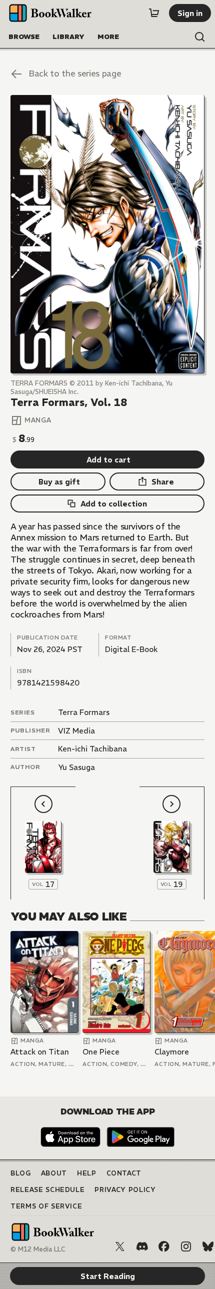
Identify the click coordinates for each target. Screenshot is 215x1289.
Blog (20, 1173)
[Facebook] (164, 1246)
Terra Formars (84, 712)
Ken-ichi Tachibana (92, 749)
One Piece (101, 1051)
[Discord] (142, 1246)
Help (86, 1173)
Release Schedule (47, 1189)
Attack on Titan (39, 1051)
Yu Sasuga (76, 767)
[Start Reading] (107, 234)
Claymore (171, 1051)
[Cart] (154, 13)
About (54, 1173)
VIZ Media (76, 731)
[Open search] (200, 37)
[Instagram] (186, 1246)
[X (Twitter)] (120, 1246)
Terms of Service (46, 1206)
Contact (124, 1173)
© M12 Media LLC (38, 1249)
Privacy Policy (125, 1189)
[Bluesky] (208, 1246)
